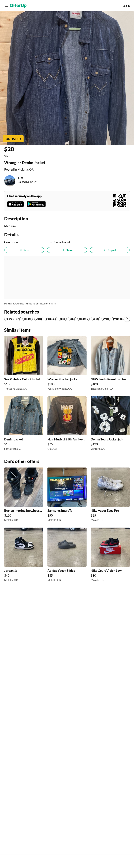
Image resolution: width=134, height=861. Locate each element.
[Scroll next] (127, 319)
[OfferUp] (18, 6)
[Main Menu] (6, 6)
